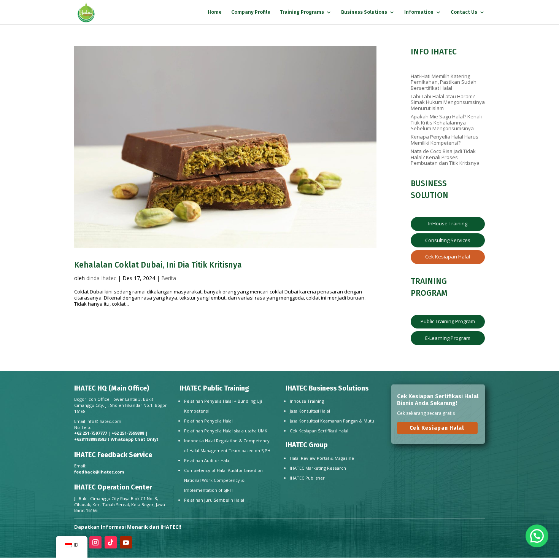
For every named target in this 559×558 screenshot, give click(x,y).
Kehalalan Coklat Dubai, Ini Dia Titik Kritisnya (158, 265)
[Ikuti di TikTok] (111, 542)
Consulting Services (447, 240)
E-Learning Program (447, 338)
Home (215, 12)
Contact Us (464, 12)
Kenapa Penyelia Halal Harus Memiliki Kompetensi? (444, 139)
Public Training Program (448, 321)
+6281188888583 (90, 439)
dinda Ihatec (101, 278)
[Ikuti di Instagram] (95, 542)
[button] (537, 536)
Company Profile (250, 12)
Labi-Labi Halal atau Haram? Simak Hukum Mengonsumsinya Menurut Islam (448, 102)
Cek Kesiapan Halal (447, 256)
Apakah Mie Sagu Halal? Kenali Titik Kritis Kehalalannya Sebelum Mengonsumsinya (446, 122)
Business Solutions (364, 12)
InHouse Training (447, 223)
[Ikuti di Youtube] (126, 542)
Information (419, 12)
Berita (168, 278)
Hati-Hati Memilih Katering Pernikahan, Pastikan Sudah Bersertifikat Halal (443, 82)
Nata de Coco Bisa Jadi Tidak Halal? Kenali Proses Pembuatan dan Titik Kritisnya (445, 157)
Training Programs (302, 12)
